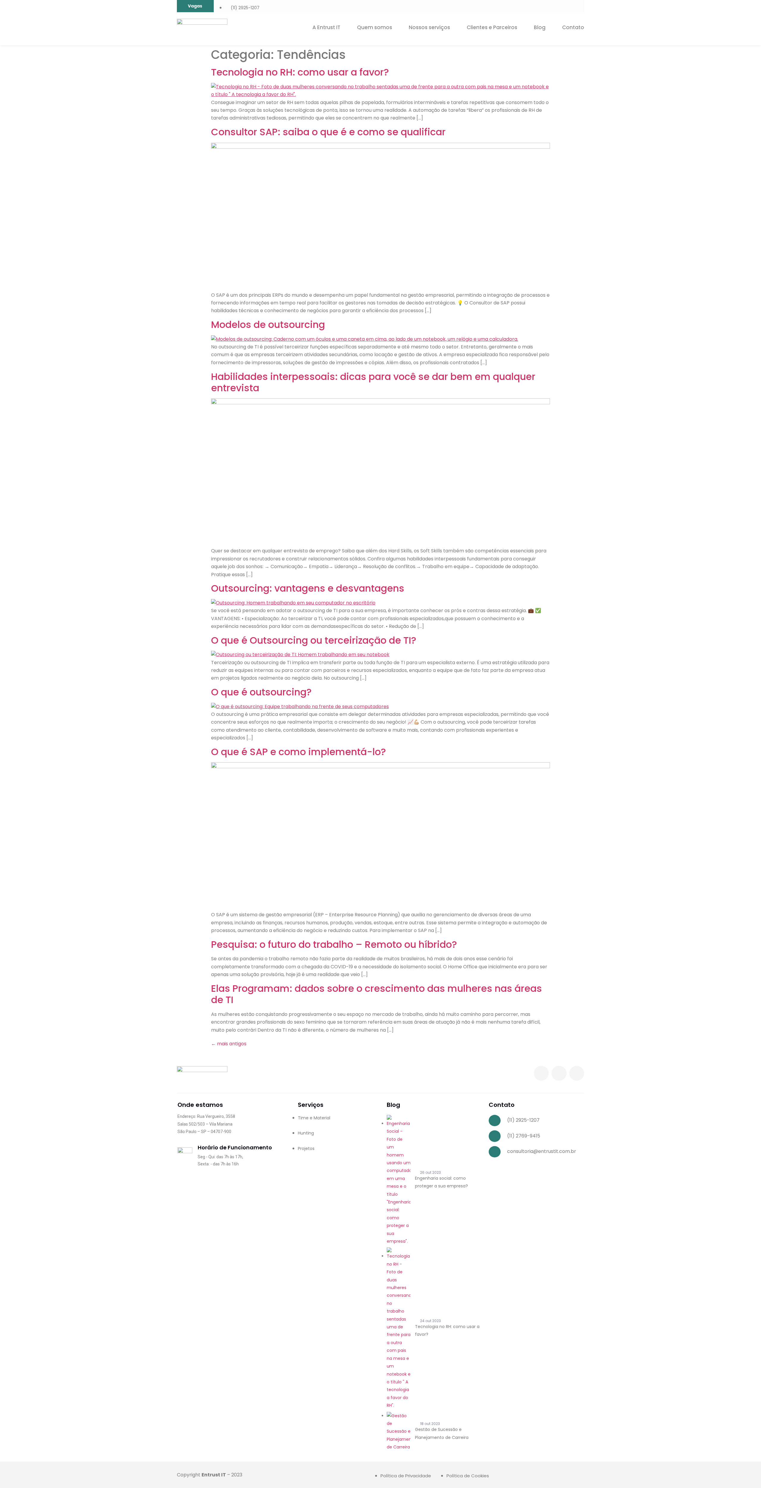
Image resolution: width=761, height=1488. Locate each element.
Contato (573, 27)
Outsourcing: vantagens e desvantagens (307, 588)
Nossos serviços (429, 27)
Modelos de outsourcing (268, 324)
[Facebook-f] (561, 5)
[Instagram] (570, 5)
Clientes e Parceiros (492, 27)
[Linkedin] (579, 5)
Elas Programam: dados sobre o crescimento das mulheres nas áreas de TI (376, 994)
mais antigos (228, 1043)
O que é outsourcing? (261, 692)
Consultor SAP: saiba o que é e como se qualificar (328, 132)
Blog (539, 27)
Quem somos (374, 27)
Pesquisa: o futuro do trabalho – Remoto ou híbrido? (334, 944)
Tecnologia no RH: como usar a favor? (300, 72)
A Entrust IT (326, 27)
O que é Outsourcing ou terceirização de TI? (313, 640)
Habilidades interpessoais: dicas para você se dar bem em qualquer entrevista (373, 382)
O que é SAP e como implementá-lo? (298, 751)
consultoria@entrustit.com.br (541, 1151)
